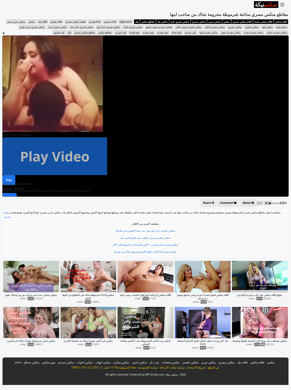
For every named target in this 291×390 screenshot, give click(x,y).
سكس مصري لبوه (209, 32)
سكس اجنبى (139, 362)
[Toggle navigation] (283, 4)
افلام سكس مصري (242, 21)
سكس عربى (208, 362)
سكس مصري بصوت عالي (188, 27)
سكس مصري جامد (132, 27)
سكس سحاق (31, 362)
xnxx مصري (110, 21)
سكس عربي (214, 21)
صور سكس (48, 362)
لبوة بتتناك (176, 32)
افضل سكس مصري (76, 21)
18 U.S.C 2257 (90, 367)
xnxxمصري (95, 21)
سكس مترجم (66, 362)
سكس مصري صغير (230, 32)
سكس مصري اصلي (215, 27)
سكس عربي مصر (16, 21)
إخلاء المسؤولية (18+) (124, 367)
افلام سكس (281, 21)
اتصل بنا (105, 367)
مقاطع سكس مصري (84, 32)
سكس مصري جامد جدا (81, 27)
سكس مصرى (252, 27)
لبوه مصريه (120, 32)
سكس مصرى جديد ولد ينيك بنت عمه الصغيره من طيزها (145, 230)
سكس (226, 21)
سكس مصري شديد (253, 32)
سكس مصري (199, 21)
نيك (137, 21)
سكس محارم (121, 362)
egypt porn (126, 21)
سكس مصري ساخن (277, 32)
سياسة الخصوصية (148, 367)
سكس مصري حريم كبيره (32, 27)
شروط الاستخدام (196, 367)
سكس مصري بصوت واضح (159, 27)
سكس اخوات (85, 362)
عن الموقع (213, 367)
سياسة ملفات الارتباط (172, 367)
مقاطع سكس (148, 21)
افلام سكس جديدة (263, 21)
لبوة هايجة (134, 32)
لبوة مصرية (162, 32)
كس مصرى (190, 32)
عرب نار (154, 362)
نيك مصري (59, 32)
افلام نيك (42, 21)
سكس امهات (103, 362)
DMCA (75, 367)
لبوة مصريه (148, 32)
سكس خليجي (190, 362)
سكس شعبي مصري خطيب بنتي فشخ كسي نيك (145, 237)
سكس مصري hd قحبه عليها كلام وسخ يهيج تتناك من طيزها (146, 251)
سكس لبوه (267, 27)
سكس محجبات (171, 362)
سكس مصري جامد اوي (108, 27)
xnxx (18, 362)
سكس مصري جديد (179, 21)
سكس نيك (162, 21)
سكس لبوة (281, 27)
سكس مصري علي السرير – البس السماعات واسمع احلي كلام (145, 244)
